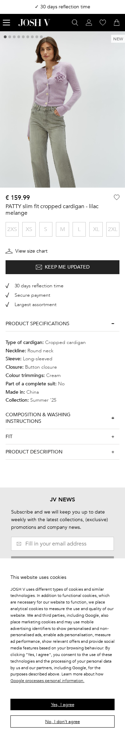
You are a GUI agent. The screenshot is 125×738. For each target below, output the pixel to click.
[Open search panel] (75, 23)
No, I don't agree (62, 722)
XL (96, 229)
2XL (112, 229)
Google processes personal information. (47, 680)
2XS (12, 229)
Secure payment (32, 295)
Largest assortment (36, 304)
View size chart (31, 251)
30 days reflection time (39, 285)
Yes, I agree (62, 705)
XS (29, 229)
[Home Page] (34, 22)
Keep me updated (67, 267)
